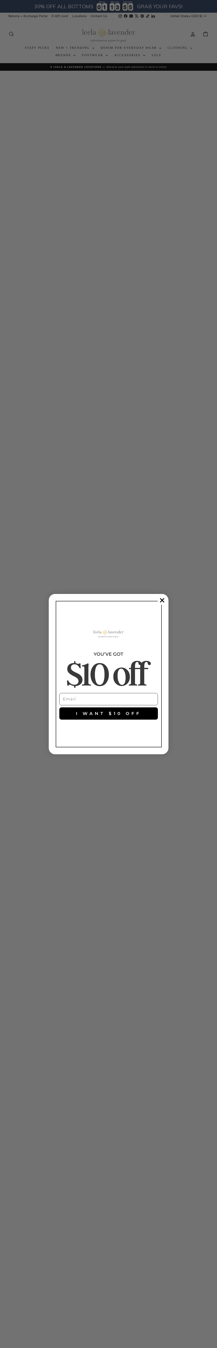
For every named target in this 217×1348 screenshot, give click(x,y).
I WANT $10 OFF (108, 713)
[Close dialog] (162, 600)
